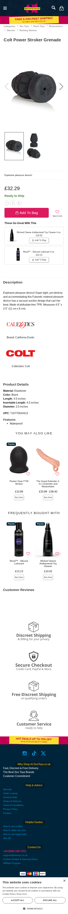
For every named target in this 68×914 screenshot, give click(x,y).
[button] (5, 7)
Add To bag (29, 213)
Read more (22, 894)
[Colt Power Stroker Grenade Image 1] (34, 86)
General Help (10, 797)
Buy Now (19, 497)
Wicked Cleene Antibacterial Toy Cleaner (48, 563)
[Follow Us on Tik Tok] (34, 753)
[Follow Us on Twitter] (43, 753)
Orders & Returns (12, 801)
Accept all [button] (17, 900)
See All (7, 838)
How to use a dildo (12, 826)
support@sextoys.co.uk (15, 855)
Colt (27, 366)
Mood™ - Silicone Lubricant (19, 562)
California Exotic (24, 337)
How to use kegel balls (15, 834)
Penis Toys (39, 26)
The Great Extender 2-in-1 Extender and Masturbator (48, 484)
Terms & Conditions (13, 805)
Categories (9, 26)
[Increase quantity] (19, 203)
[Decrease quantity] (6, 203)
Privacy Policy (10, 809)
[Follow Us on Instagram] (24, 753)
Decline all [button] (50, 900)
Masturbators (56, 26)
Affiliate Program (12, 863)
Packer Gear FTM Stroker (19, 482)
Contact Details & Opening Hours (20, 859)
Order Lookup (10, 793)
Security (7, 789)
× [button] (64, 881)
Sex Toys (24, 26)
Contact (7, 813)
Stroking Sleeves (28, 30)
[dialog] (34, 895)
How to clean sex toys (14, 830)
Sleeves (11, 30)
